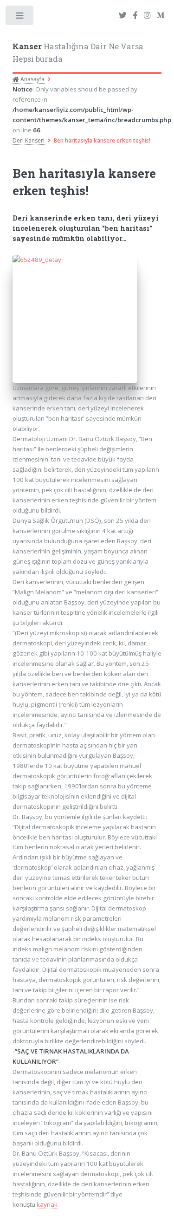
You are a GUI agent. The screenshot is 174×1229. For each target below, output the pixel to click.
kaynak (47, 1204)
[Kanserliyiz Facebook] (135, 16)
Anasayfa (32, 79)
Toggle (20, 17)
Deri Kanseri (29, 140)
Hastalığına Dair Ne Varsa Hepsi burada (78, 53)
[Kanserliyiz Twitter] (123, 16)
